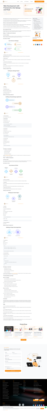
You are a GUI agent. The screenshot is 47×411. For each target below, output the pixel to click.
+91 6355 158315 (37, 388)
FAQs (24, 391)
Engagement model (7, 358)
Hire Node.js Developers (16, 388)
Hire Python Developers (16, 385)
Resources (25, 388)
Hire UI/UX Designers (15, 395)
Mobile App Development (6, 385)
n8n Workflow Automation (6, 391)
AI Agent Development (5, 392)
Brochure (25, 385)
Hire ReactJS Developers (16, 391)
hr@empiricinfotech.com (37, 392)
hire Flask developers (15, 273)
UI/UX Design (4, 388)
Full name (6, 352)
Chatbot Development (5, 395)
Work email (13, 352)
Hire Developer (38, 40)
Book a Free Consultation (39, 1)
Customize (38, 408)
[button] (6, 356)
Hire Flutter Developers (16, 392)
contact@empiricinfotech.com (38, 385)
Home (18, 1)
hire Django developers (8, 155)
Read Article (6, 336)
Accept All (42, 408)
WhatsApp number (7, 355)
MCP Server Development (6, 398)
